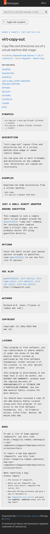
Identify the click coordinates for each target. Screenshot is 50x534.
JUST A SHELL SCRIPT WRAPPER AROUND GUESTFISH (16, 82)
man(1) (15, 32)
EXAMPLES (6, 77)
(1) (11, 222)
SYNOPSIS (6, 69)
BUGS (4, 107)
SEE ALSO (6, 92)
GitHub (7, 519)
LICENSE (5, 103)
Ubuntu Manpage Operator (27, 516)
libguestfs (26, 58)
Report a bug (38, 58)
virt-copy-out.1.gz (31, 32)
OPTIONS (6, 88)
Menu (43, 3)
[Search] (46, 12)
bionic (5, 32)
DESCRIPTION (8, 73)
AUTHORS (6, 95)
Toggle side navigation (16, 22)
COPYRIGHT (7, 99)
